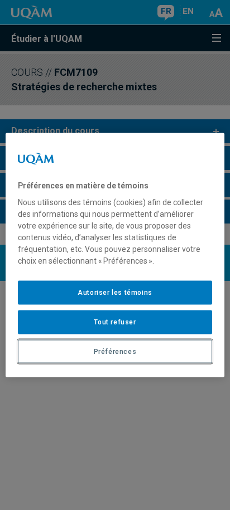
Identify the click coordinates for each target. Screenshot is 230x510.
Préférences (115, 351)
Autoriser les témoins (115, 293)
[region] (115, 255)
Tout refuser (115, 322)
